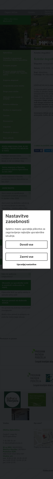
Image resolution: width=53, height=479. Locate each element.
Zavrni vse (26, 256)
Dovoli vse (26, 244)
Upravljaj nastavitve (26, 264)
